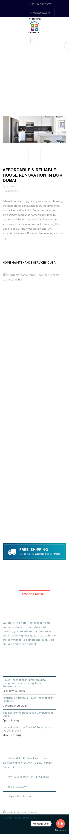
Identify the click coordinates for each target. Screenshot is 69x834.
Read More (9, 650)
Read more (13, 239)
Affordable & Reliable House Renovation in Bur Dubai (32, 175)
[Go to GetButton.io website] (60, 830)
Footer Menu (33, 594)
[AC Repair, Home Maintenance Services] (34, 25)
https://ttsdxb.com (19, 796)
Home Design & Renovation (33, 186)
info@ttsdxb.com (40, 12)
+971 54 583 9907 (40, 4)
